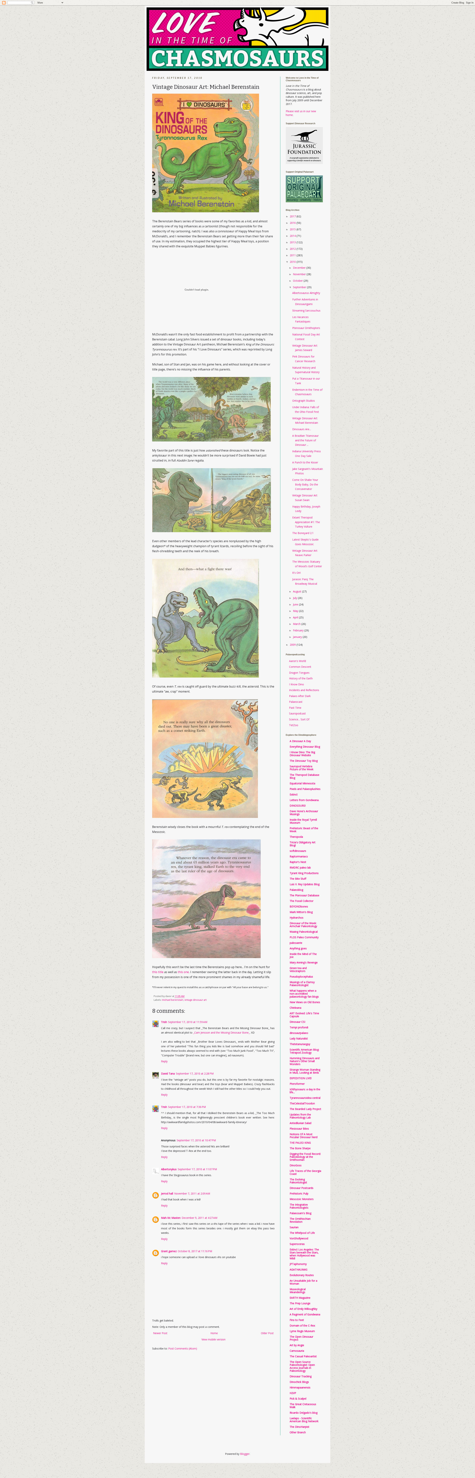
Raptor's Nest (298, 862)
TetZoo (293, 725)
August (297, 591)
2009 (293, 644)
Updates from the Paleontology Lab (300, 1116)
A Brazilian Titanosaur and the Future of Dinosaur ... (305, 440)
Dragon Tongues (299, 672)
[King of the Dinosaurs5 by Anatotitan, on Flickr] (206, 957)
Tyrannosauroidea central (305, 1098)
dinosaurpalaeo (299, 1033)
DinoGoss (296, 1165)
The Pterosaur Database (304, 895)
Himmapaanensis (300, 1387)
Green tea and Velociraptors (298, 969)
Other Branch (298, 1432)
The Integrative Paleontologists (299, 1206)
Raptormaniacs (299, 856)
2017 (293, 216)
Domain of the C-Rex (302, 1325)
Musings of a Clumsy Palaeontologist (302, 983)
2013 (293, 242)
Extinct (294, 794)
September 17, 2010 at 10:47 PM (196, 1140)
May (296, 611)
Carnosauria (297, 1350)
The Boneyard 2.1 (303, 533)
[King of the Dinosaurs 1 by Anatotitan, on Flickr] (211, 531)
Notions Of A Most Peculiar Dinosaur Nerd (303, 1135)
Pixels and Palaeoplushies (305, 789)
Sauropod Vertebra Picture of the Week (301, 767)
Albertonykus (169, 1169)
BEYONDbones (299, 906)
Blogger (245, 1454)
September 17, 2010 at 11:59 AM (187, 1022)
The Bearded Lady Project (305, 1109)
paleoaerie (296, 943)
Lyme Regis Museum (302, 1331)
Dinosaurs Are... (301, 429)
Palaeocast (295, 701)
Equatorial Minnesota (302, 783)
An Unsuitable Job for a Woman (303, 1282)
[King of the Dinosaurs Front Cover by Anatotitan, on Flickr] (205, 211)
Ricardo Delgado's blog (303, 1412)
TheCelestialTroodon (302, 1103)
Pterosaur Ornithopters (306, 328)
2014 (293, 236)
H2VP (293, 1393)
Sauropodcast (297, 713)
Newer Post (160, 1333)
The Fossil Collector (301, 901)
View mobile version (213, 1339)
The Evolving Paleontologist (298, 1181)
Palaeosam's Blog (300, 1213)
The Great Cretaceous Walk (303, 1405)
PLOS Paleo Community (304, 937)
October (298, 280)
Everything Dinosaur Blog (305, 746)
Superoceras (297, 1244)
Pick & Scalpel (298, 1398)
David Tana (168, 1073)
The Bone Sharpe (300, 1148)
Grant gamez (169, 1251)
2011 (293, 255)
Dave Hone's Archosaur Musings (304, 812)
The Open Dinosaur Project (301, 1338)
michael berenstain (172, 999)
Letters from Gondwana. (304, 800)
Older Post (267, 1333)
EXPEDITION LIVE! (301, 1078)
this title (157, 972)
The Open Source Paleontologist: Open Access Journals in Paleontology (302, 1366)
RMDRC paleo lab (300, 867)
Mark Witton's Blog (301, 912)
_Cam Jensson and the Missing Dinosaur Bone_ (221, 1032)
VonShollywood (299, 1238)
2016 (293, 223)
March (297, 624)
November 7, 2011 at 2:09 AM (192, 1193)
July (295, 598)
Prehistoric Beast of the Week (304, 829)
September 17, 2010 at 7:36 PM (187, 1107)
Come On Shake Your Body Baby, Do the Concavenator (305, 484)
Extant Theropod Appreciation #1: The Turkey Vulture (306, 522)
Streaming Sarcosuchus (306, 310)
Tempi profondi (299, 1027)
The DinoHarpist (299, 1426)
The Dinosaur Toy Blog (304, 760)
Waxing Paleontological (304, 931)
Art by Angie (297, 1345)
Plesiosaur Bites (299, 1128)
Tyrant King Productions (304, 873)
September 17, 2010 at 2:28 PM (195, 1073)
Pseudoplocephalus (301, 976)
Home (214, 1333)
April (296, 617)
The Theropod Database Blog (304, 776)
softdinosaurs (298, 851)
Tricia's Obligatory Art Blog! (302, 844)
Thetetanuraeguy (300, 1044)
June (296, 604)
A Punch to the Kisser (305, 462)
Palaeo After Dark (300, 696)
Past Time (295, 707)
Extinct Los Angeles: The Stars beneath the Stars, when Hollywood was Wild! (304, 1254)
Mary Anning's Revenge (304, 962)
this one (183, 972)
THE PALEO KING (300, 1142)
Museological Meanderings (298, 1290)
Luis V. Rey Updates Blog (305, 884)
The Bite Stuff (298, 878)
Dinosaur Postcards (301, 1188)
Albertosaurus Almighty (306, 293)
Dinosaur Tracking (301, 1376)
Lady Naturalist (299, 1038)
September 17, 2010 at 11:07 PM (197, 1169)
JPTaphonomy (298, 1264)
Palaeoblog (296, 890)
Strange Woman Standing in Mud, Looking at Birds (305, 1071)
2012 (293, 249)
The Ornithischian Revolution (300, 1220)
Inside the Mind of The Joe (303, 955)
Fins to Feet (297, 1320)
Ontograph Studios (303, 400)
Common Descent (300, 666)
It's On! (296, 572)
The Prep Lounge (300, 1303)
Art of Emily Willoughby (303, 1309)
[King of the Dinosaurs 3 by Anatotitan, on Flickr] (211, 440)
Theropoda (296, 836)
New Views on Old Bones (305, 1002)
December (299, 267)
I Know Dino (296, 684)
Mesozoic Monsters (302, 1199)
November (300, 274)
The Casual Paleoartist (303, 1356)
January (298, 637)
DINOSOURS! (298, 805)
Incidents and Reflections (304, 690)
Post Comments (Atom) (182, 1348)
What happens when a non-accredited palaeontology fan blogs (304, 993)
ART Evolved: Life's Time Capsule (304, 1014)
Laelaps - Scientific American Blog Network (304, 1419)
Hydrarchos (296, 917)
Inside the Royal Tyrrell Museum (303, 821)
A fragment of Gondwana (305, 1314)
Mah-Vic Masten (171, 1218)
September (300, 287)
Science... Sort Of (299, 719)
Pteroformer (297, 1083)
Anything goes (298, 948)
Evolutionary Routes (302, 1275)
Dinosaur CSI (297, 1022)
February (298, 630)
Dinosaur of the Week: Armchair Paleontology (303, 924)
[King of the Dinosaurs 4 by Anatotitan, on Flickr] (205, 817)
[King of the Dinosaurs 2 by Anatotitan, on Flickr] (205, 676)
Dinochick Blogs (299, 1382)
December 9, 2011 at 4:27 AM (199, 1218)
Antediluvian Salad (300, 1123)
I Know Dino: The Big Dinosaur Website (302, 753)
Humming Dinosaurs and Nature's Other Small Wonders (305, 1061)
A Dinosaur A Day (300, 741)
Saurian (294, 1227)
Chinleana (295, 1007)
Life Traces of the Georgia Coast (305, 1172)
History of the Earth (301, 678)
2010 (293, 261)
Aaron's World (297, 661)
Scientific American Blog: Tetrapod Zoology (304, 1051)
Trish (164, 1022)
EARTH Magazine (300, 1297)
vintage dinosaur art (195, 999)
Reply (164, 1061)
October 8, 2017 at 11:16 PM (195, 1251)
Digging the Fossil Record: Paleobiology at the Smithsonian (305, 1156)
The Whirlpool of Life (302, 1233)
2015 (293, 229)
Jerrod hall (167, 1193)
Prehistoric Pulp (299, 1193)
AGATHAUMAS (298, 1269)
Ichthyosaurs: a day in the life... (305, 1091)
